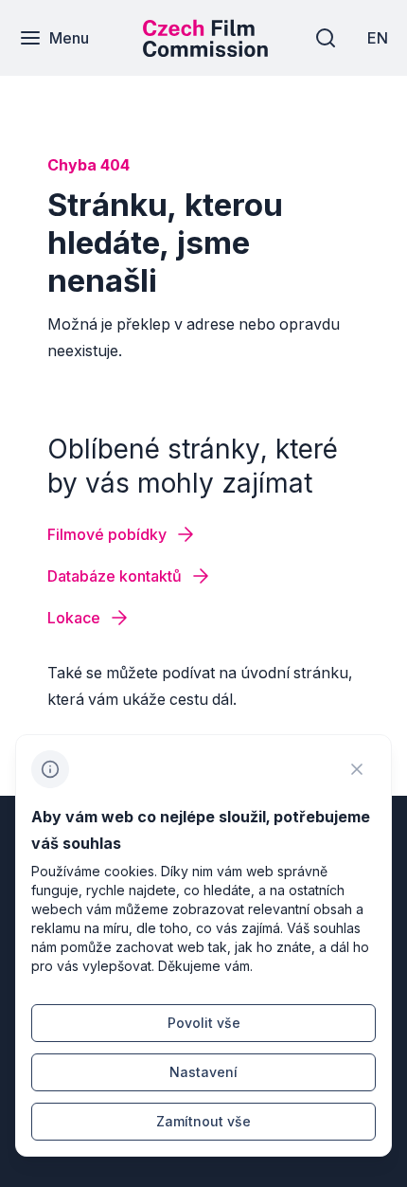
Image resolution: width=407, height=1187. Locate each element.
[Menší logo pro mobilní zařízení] (205, 51)
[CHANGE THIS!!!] (357, 769)
